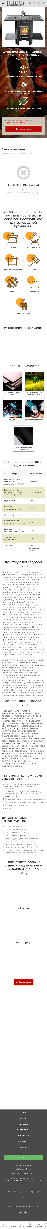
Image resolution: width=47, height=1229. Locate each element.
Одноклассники (26, 1191)
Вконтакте (9, 1191)
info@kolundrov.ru (23, 1169)
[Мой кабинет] (39, 4)
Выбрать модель (23, 129)
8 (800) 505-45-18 (23, 1165)
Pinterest (23, 1197)
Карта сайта (23, 1130)
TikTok (38, 1191)
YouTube (20, 1191)
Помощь (22, 1136)
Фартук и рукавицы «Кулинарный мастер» (19, 121)
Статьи (22, 1147)
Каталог (22, 1141)
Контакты (23, 1124)
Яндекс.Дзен (32, 1191)
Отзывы (23, 1118)
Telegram (14, 1191)
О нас (23, 1112)
